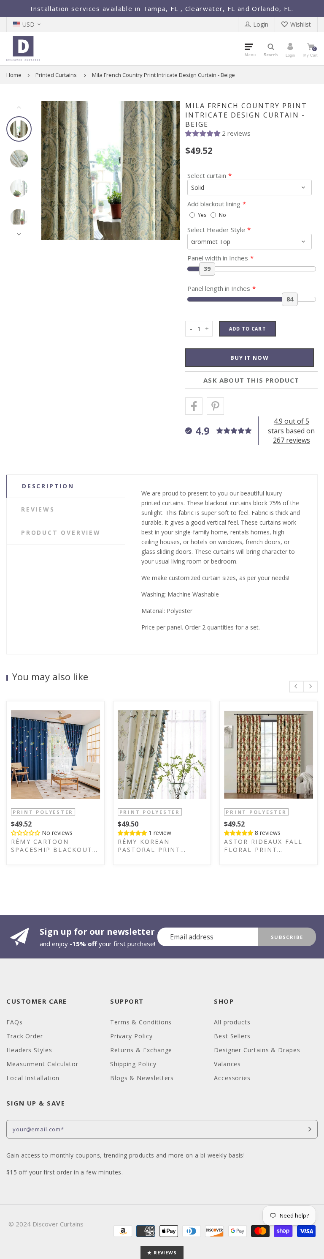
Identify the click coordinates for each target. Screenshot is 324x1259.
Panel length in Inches (218, 288)
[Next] (165, 170)
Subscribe (287, 937)
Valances (227, 1064)
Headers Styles (29, 1050)
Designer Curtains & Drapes (257, 1050)
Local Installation (32, 1078)
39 (207, 269)
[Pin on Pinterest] (215, 406)
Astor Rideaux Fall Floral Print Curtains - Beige (263, 846)
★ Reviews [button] (162, 1252)
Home (14, 75)
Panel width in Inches (217, 258)
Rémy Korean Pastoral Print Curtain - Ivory (149, 846)
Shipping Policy (133, 1064)
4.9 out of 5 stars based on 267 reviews (291, 430)
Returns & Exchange (141, 1050)
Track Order (24, 1036)
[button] (203, 133)
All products (232, 1022)
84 (289, 299)
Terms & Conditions (141, 1022)
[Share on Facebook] (193, 406)
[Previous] (56, 170)
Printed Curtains (56, 75)
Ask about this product (251, 380)
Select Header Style (216, 229)
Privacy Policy (131, 1036)
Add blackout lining (213, 204)
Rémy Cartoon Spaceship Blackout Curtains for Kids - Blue (51, 846)
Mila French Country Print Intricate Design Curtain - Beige (163, 75)
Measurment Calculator (42, 1064)
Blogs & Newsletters (142, 1078)
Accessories (232, 1078)
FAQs (14, 1022)
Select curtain (206, 175)
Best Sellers (232, 1036)
